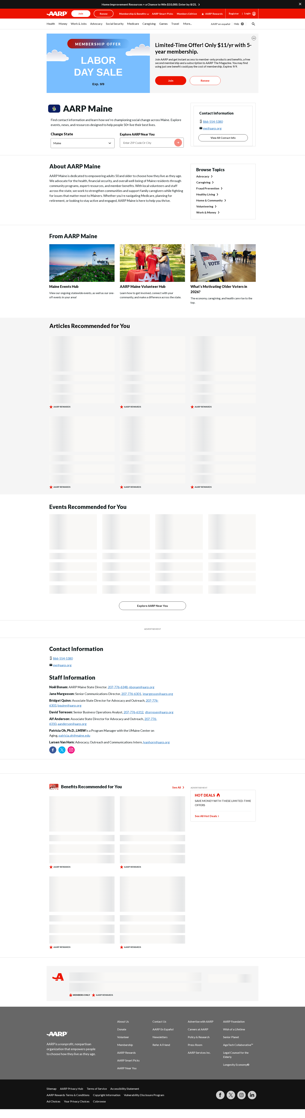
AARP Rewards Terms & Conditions (68, 1095)
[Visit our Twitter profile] (61, 749)
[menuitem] (51, 25)
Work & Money (206, 212)
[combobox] (152, 143)
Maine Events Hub (64, 286)
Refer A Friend (161, 1044)
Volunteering (204, 206)
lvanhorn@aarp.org (156, 742)
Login (247, 13)
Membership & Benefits (132, 13)
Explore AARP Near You (137, 134)
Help (236, 23)
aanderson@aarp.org (72, 724)
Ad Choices (53, 1101)
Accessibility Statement (124, 1088)
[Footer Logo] (71, 1034)
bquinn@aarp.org (69, 705)
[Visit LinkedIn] (252, 1095)
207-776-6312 (133, 712)
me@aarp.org (212, 128)
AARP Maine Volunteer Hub (143, 286)
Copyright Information (106, 1095)
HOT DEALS (205, 795)
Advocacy (202, 176)
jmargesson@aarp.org (158, 694)
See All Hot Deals (206, 816)
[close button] (254, 38)
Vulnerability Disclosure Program (144, 1095)
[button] (253, 24)
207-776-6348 (118, 687)
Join (170, 80)
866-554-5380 (213, 122)
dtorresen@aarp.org (159, 712)
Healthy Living (205, 194)
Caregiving (203, 182)
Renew (205, 80)
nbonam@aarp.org (141, 687)
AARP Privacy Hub (71, 1088)
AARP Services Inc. (199, 1052)
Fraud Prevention (207, 188)
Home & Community (209, 200)
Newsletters (160, 1037)
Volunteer (123, 1037)
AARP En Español (163, 1029)
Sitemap (51, 1088)
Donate (121, 1029)
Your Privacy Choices (76, 1101)
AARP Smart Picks (162, 13)
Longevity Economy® (236, 1064)
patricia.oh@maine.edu (74, 735)
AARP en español (220, 23)
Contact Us (159, 1021)
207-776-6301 (131, 694)
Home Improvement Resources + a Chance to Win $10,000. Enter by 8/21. (149, 4)
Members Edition (187, 13)
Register (234, 13)
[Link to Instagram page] (71, 749)
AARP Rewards (214, 13)
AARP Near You (126, 1068)
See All (176, 787)
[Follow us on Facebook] (52, 749)
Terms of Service (97, 1088)
